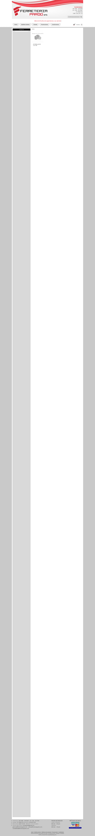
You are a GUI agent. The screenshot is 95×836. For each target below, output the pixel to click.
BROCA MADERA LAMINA (23, 455)
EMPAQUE (23, 48)
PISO (19, 147)
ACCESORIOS (21, 91)
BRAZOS (20, 80)
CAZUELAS (21, 468)
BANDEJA (22, 387)
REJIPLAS (20, 581)
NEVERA (20, 132)
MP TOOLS (21, 733)
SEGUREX (20, 574)
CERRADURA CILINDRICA (20, 234)
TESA (19, 677)
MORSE (20, 546)
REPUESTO (23, 117)
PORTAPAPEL (23, 343)
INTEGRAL (20, 170)
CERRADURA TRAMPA (22, 258)
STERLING (20, 528)
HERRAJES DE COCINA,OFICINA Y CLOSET (19, 84)
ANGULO (20, 784)
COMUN (20, 200)
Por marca (17, 499)
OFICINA (20, 87)
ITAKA (19, 519)
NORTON (20, 537)
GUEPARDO (21, 587)
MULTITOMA (21, 412)
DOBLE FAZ (23, 50)
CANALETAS (21, 405)
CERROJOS (21, 264)
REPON (20, 517)
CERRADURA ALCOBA (22, 250)
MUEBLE (20, 198)
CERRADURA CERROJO (20, 247)
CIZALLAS (20, 426)
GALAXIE (20, 590)
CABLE (20, 414)
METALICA (20, 811)
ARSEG (16, 37)
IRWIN (20, 718)
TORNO (22, 337)
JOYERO (22, 330)
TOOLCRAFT (21, 618)
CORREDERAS (24, 89)
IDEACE (16, 56)
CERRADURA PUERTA (22, 274)
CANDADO (17, 58)
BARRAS (20, 314)
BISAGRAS (17, 128)
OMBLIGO (20, 216)
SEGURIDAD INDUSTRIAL (20, 497)
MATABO (20, 640)
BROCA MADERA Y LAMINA (23, 442)
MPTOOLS (20, 752)
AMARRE (20, 789)
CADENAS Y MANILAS (19, 67)
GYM (19, 631)
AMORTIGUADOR (23, 382)
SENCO (20, 709)
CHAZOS (20, 767)
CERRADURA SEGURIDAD (20, 237)
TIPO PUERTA (21, 176)
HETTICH (20, 651)
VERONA (20, 534)
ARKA (19, 668)
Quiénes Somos (25, 24)
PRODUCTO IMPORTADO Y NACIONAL (20, 540)
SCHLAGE (21, 563)
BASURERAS (23, 377)
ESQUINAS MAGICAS (22, 351)
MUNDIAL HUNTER (22, 585)
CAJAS (19, 407)
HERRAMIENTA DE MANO (19, 103)
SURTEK (20, 688)
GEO (19, 555)
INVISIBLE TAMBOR (22, 163)
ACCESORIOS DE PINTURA (19, 473)
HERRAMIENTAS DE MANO (19, 423)
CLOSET (20, 96)
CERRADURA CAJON (21, 254)
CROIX (20, 559)
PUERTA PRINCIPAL (21, 243)
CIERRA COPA (21, 778)
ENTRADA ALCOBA (22, 240)
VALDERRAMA (21, 711)
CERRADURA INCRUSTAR (20, 282)
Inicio (15, 24)
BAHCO (20, 729)
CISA (19, 579)
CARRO (22, 370)
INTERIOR (20, 168)
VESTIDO (22, 328)
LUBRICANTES (17, 495)
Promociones (44, 24)
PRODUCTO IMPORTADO (20, 691)
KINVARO (20, 596)
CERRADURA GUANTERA (20, 267)
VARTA (20, 568)
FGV (19, 515)
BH (19, 627)
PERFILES (20, 303)
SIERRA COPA (21, 802)
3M (19, 548)
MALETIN (20, 159)
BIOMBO (20, 194)
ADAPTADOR (21, 316)
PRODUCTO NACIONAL (20, 747)
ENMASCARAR (24, 46)
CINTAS (20, 43)
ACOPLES (20, 481)
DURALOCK (21, 502)
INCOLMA (20, 592)
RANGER (20, 702)
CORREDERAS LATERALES (20, 308)
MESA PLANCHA (23, 325)
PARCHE (20, 174)
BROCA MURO (24, 439)
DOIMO (20, 635)
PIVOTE (20, 145)
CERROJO (20, 285)
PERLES (20, 583)
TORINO (20, 649)
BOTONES (20, 416)
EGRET (20, 577)
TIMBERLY (20, 720)
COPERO (22, 94)
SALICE (20, 638)
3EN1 (19, 744)
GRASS (20, 655)
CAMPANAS (23, 375)
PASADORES (21, 78)
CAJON (20, 213)
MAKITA (20, 722)
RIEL (19, 301)
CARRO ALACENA (23, 367)
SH (19, 620)
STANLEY (20, 707)
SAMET (20, 598)
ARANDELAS (21, 780)
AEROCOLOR (21, 713)
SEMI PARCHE (21, 136)
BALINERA (21, 196)
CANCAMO (20, 64)
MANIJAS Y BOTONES (19, 466)
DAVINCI (20, 737)
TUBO (19, 297)
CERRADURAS (18, 203)
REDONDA (20, 139)
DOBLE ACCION (21, 183)
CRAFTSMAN (21, 739)
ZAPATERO (23, 320)
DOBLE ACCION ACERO (20, 152)
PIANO (20, 149)
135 (21, 187)
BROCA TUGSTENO (22, 446)
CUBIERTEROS (24, 354)
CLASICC (20, 653)
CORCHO (20, 791)
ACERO (20, 141)
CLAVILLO (20, 756)
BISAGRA (20, 192)
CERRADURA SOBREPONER (20, 226)
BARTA (20, 673)
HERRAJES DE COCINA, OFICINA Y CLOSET (18, 290)
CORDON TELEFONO (22, 394)
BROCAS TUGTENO (22, 433)
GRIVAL (20, 731)
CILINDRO (20, 205)
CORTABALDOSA (22, 121)
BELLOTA (20, 508)
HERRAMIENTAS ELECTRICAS (20, 483)
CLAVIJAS (20, 401)
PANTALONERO (24, 332)
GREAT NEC (21, 742)
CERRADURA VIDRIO (21, 223)
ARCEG (20, 566)
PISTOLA (20, 771)
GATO (20, 659)
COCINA (20, 98)
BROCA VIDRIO (24, 449)
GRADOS (20, 185)
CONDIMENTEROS (23, 356)
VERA (20, 625)
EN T (19, 181)
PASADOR (21, 75)
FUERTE (20, 679)
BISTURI (20, 462)
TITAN (19, 750)
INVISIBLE (20, 165)
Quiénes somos (37, 832)
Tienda (35, 24)
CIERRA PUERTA (22, 209)
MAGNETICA (21, 798)
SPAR (19, 530)
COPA (19, 804)
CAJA (19, 409)
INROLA (20, 644)
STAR (19, 666)
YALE (19, 675)
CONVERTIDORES (23, 398)
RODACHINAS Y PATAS (19, 287)
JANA (19, 614)
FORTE (20, 705)
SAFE (20, 553)
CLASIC (20, 532)
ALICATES (20, 464)
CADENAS (20, 69)
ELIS (19, 557)
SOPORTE (20, 299)
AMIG (20, 698)
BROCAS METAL (22, 435)
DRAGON (20, 526)
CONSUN (20, 662)
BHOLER (20, 504)
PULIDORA (20, 106)
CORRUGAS (21, 73)
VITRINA (20, 211)
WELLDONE (21, 724)
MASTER (20, 550)
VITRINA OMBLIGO (22, 220)
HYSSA (20, 521)
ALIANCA (20, 646)
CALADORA (21, 110)
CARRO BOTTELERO (22, 364)
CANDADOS (17, 60)
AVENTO (20, 603)
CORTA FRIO (21, 123)
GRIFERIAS (17, 478)
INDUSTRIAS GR (22, 605)
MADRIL (20, 800)
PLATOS (22, 339)
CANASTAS (23, 372)
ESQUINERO (23, 348)
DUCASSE (20, 524)
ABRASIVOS (17, 39)
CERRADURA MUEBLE (22, 230)
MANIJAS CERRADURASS (21, 261)
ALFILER (20, 793)
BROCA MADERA (23, 452)
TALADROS (21, 108)
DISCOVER (17, 35)
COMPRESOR (21, 486)
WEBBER (20, 130)
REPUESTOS (23, 491)
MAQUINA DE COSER (22, 156)
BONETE (20, 774)
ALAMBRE (20, 420)
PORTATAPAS (23, 341)
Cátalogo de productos (46, 832)
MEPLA (20, 642)
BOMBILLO (20, 418)
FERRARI (20, 601)
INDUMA (20, 670)
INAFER (20, 629)
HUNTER (20, 506)
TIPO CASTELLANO (22, 134)
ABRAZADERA (23, 813)
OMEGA (20, 172)
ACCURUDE (21, 513)
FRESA (20, 776)
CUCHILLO (23, 115)
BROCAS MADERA (23, 459)
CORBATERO (21, 311)
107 (21, 189)
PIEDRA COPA (21, 41)
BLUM (19, 700)
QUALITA (20, 622)
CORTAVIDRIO (21, 119)
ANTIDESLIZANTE (23, 53)
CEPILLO (20, 428)
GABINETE (20, 179)
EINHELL (16, 32)
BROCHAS (20, 476)
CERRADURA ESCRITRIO (20, 278)
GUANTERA (21, 218)
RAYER (20, 694)
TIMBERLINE (21, 686)
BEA (19, 544)
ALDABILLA (20, 795)
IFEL (19, 726)
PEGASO (20, 594)
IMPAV (20, 681)
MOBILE (20, 664)
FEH (19, 657)
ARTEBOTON (21, 607)
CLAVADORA (21, 125)
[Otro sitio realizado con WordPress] (30, 16)
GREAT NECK (21, 510)
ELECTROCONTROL (22, 683)
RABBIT (20, 561)
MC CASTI (20, 696)
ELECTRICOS (17, 389)
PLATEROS (23, 346)
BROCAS (20, 437)
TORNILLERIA (17, 62)
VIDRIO (20, 143)
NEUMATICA (21, 493)
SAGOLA (20, 611)
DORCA (20, 570)
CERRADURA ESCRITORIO (20, 271)
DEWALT (20, 735)
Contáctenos (55, 24)
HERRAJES (17, 71)
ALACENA (23, 385)
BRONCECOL (21, 609)
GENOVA (20, 633)
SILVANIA (20, 616)
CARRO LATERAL (23, 360)
